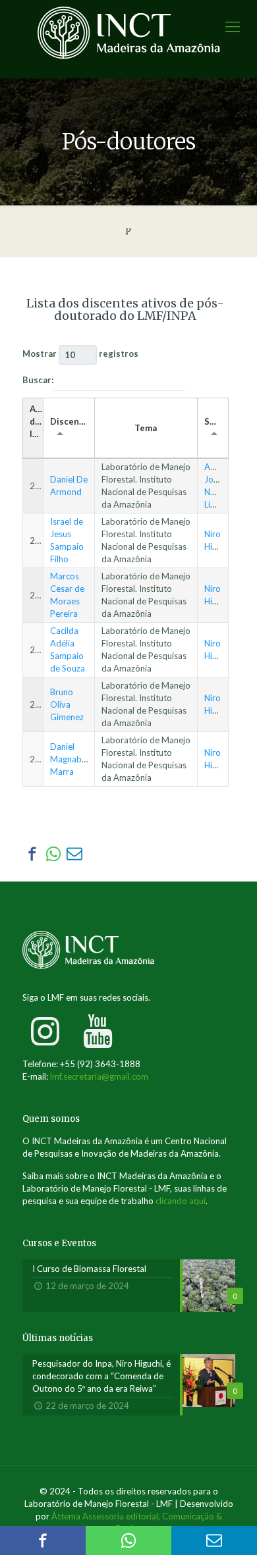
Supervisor (216, 421)
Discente (69, 421)
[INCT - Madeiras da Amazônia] (128, 39)
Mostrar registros (80, 353)
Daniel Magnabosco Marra (75, 759)
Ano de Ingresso (36, 421)
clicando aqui (181, 1201)
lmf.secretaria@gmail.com (99, 1076)
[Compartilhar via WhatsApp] (53, 854)
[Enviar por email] (74, 854)
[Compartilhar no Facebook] (32, 854)
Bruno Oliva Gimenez (67, 704)
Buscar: (37, 380)
